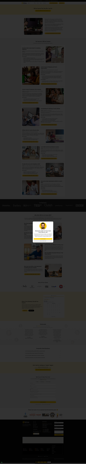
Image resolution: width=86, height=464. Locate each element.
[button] (52, 222)
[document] (43, 232)
